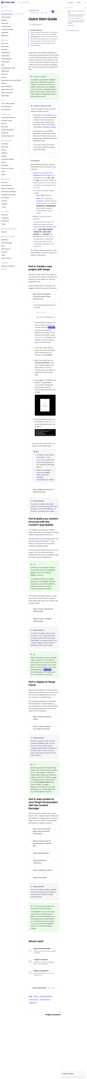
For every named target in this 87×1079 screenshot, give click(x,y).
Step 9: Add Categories (41, 853)
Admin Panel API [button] (5, 249)
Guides (3, 174)
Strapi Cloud (32, 1002)
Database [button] (4, 156)
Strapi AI (40, 669)
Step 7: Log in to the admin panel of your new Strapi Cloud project (41, 831)
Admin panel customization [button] (8, 191)
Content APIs (7, 114)
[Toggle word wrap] (49, 312)
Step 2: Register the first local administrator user (43, 491)
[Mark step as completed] (55, 294)
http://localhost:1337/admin (39, 541)
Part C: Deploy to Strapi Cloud (75, 18)
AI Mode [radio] (45, 12)
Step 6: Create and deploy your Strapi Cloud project (41, 728)
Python (35, 216)
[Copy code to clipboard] (52, 312)
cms (19, 2)
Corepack (39, 201)
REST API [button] (4, 123)
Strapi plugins (5, 95)
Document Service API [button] (7, 136)
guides (36, 996)
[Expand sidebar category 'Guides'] (22, 174)
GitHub (37, 253)
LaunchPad (53, 138)
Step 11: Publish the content (42, 870)
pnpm (38, 198)
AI (4, 100)
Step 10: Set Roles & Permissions (39, 862)
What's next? (71, 25)
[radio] (53, 11)
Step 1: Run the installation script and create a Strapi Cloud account (41, 296)
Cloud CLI (48, 791)
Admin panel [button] (4, 147)
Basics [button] (3, 246)
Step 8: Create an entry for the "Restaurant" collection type (42, 843)
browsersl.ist (37, 237)
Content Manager (48, 509)
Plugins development (9, 236)
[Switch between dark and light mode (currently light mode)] (84, 2)
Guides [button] (3, 255)
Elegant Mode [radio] (35, 10)
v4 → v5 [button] (3, 269)
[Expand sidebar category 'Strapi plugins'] (22, 95)
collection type (33, 999)
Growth (52, 327)
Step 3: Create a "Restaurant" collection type (43, 610)
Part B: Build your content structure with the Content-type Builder (76, 15)
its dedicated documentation (45, 748)
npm (37, 195)
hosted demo (47, 115)
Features (5, 40)
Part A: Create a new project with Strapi (76, 11)
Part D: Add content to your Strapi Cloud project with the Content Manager (76, 22)
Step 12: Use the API (39, 877)
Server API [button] (4, 252)
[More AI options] (44, 24)
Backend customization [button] (7, 188)
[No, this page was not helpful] (53, 988)
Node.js (35, 173)
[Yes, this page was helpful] (49, 988)
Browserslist (51, 227)
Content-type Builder (46, 996)
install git (47, 250)
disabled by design (49, 127)
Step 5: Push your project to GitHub (42, 718)
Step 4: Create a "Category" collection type (42, 620)
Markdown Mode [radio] (35, 12)
